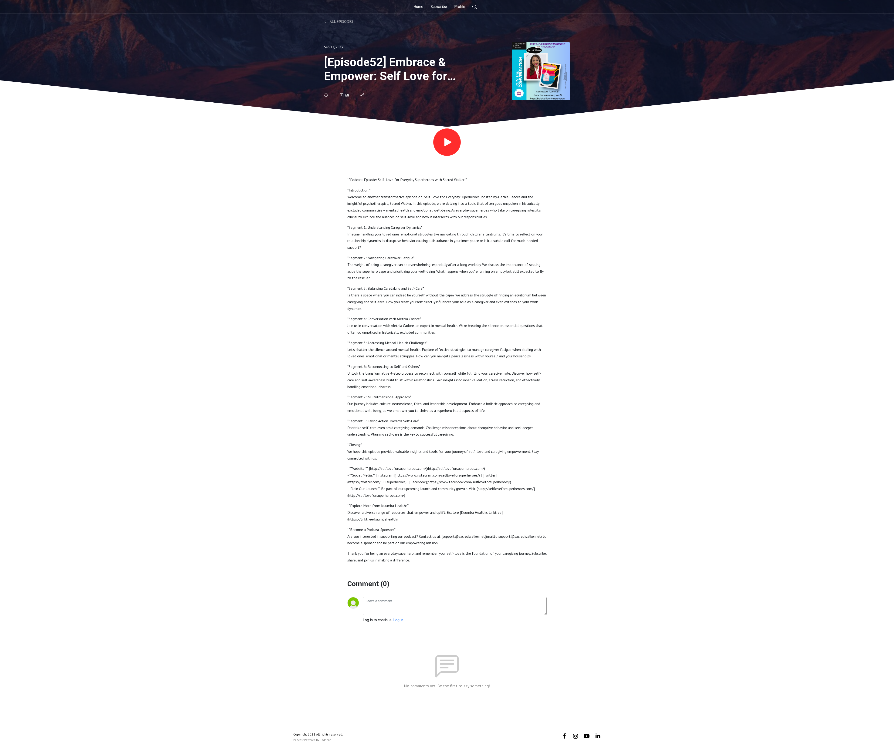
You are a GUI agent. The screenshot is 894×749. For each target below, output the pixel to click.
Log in (398, 620)
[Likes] (326, 95)
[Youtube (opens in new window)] (586, 736)
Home (418, 6)
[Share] (362, 95)
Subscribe (438, 6)
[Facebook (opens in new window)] (564, 736)
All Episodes (341, 21)
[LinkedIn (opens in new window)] (598, 736)
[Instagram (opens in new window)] (575, 736)
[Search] (475, 6)
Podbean (325, 740)
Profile (459, 6)
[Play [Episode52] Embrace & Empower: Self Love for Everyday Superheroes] (447, 142)
